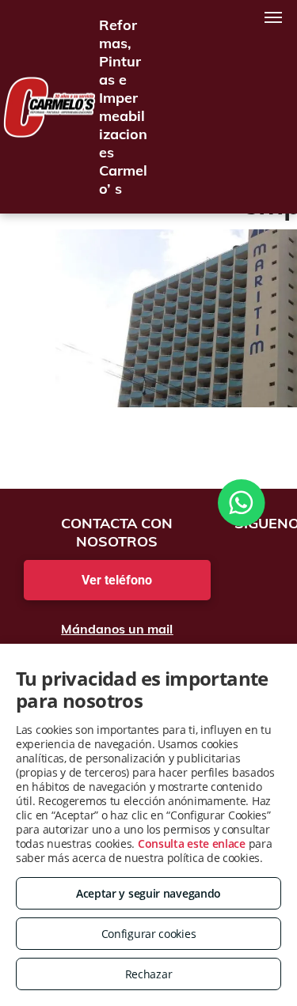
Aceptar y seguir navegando (148, 893)
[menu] (273, 17)
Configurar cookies (148, 933)
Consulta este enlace (192, 843)
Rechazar (149, 973)
